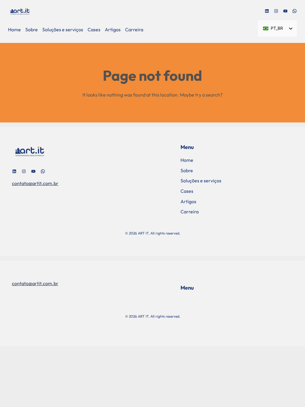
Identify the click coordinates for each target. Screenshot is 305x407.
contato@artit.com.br (35, 183)
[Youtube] (285, 11)
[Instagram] (276, 11)
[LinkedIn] (266, 11)
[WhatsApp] (294, 11)
